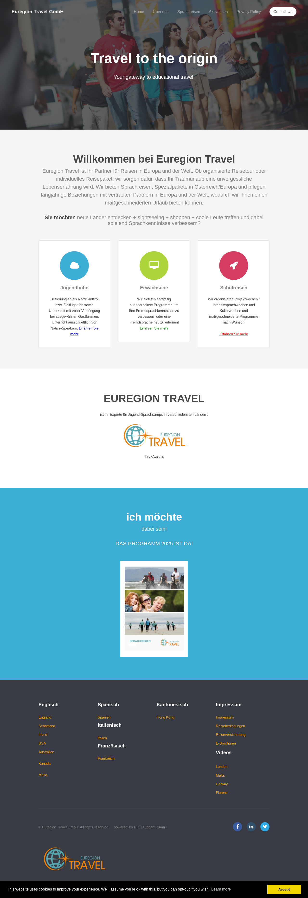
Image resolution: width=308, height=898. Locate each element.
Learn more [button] (221, 889)
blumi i (161, 827)
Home (139, 11)
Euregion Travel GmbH (38, 11)
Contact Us (282, 11)
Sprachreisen (188, 11)
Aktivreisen (218, 11)
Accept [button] (284, 889)
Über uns (160, 11)
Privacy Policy (249, 11)
